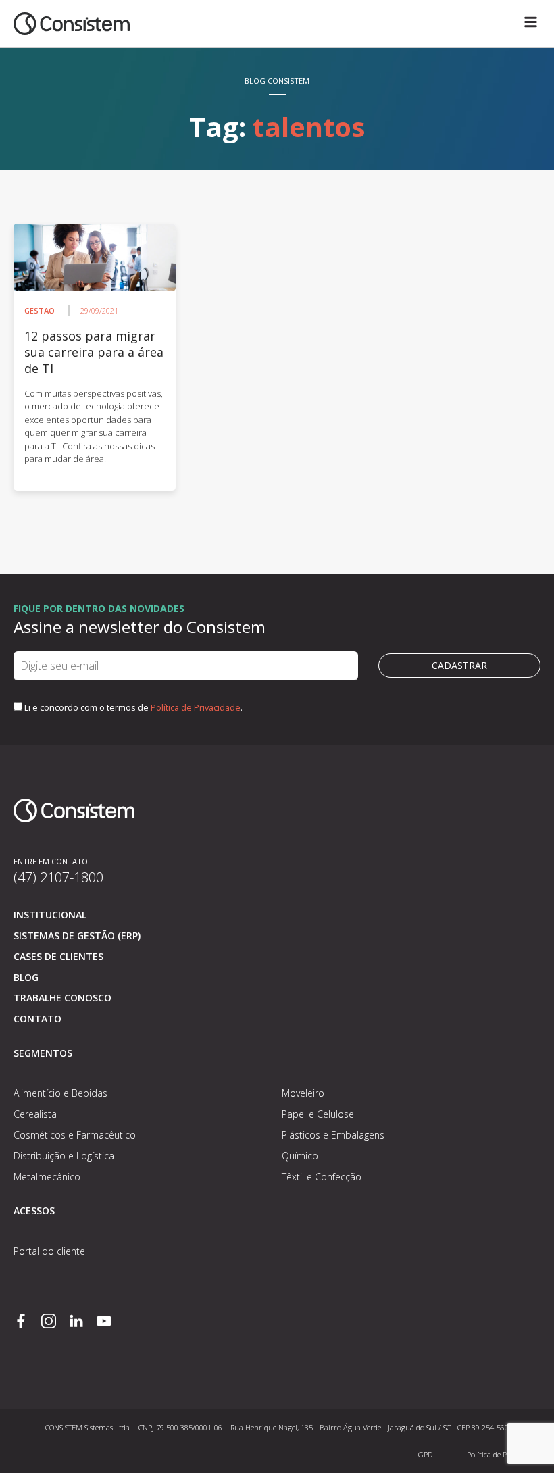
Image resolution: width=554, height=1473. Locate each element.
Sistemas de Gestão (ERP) (77, 935)
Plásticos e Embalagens (333, 1134)
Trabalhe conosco (62, 997)
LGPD (423, 1454)
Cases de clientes (58, 956)
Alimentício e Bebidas (60, 1093)
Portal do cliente (49, 1251)
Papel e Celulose (318, 1113)
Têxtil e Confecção (321, 1176)
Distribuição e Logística (64, 1155)
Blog (26, 977)
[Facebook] (21, 1322)
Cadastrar (459, 665)
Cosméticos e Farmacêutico (75, 1134)
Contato (37, 1018)
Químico (300, 1155)
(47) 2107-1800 (58, 877)
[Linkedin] (76, 1322)
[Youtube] (104, 1322)
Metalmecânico (47, 1176)
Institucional (50, 914)
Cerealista (35, 1113)
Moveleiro (303, 1093)
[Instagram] (48, 1322)
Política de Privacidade (196, 707)
